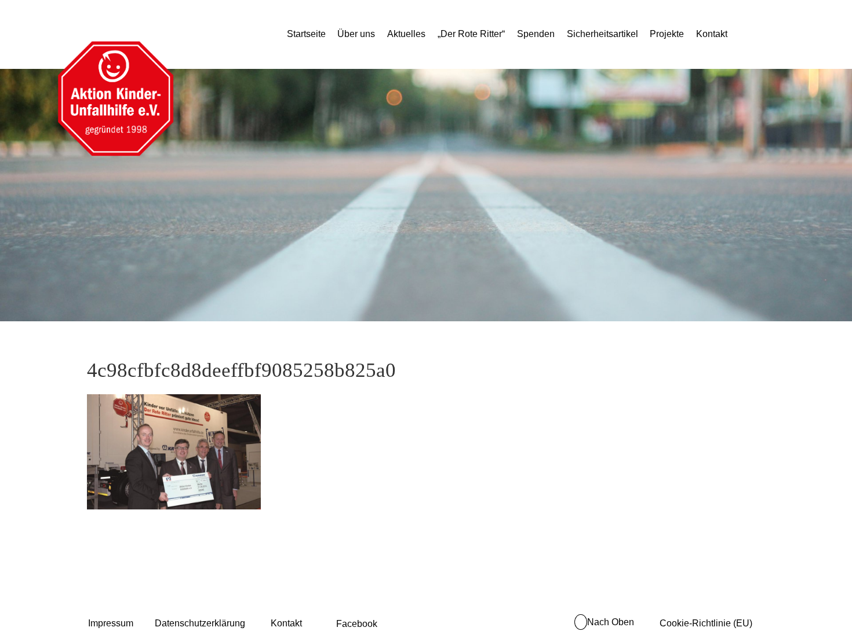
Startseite (306, 34)
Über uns (356, 34)
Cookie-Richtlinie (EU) (706, 623)
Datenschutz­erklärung (200, 623)
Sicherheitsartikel (602, 34)
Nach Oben (610, 622)
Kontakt (711, 34)
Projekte (667, 34)
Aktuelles (406, 34)
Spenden (536, 34)
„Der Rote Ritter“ (471, 34)
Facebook (356, 624)
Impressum (110, 623)
